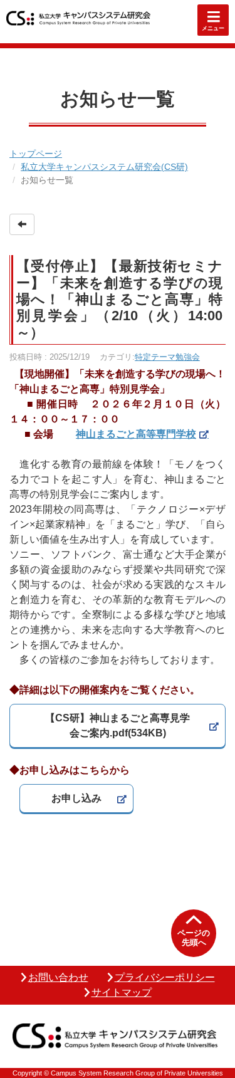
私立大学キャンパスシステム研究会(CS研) (104, 167)
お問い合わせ (58, 977)
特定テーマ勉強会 (167, 357)
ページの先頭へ (193, 938)
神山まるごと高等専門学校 (136, 434)
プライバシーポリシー (165, 977)
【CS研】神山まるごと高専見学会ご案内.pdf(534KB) (117, 725)
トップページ (35, 154)
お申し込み (76, 798)
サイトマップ (121, 992)
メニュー (213, 28)
